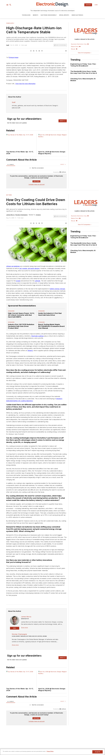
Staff (7, 45)
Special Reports (64, 15)
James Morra (10, 215)
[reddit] (39, 51)
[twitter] (36, 51)
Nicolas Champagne (21, 215)
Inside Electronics (77, 15)
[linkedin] (33, 51)
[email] (42, 51)
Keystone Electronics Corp (79, 44)
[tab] (10, 164)
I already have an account (36, 184)
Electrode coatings (37, 339)
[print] (66, 51)
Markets (35, 15)
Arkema (38, 215)
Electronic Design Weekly (49, 15)
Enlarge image (13, 57)
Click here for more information (25, 83)
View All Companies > (84, 52)
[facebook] (31, 51)
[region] (36, 168)
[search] (10, 5)
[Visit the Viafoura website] (62, 172)
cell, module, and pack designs (29, 268)
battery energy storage (57, 292)
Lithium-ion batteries (13, 266)
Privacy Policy (50, 751)
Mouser (73, 49)
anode (18, 281)
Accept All (97, 751)
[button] (7, 5)
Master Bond (75, 46)
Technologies (26, 15)
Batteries (9, 195)
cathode (37, 281)
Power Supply (10, 23)
